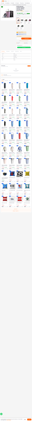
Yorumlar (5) (12, 51)
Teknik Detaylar (3, 51)
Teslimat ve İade (17, 51)
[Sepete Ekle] (7, 93)
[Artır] (20, 38)
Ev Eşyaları (2, 80)
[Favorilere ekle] (27, 6)
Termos (9, 80)
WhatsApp (24, 47)
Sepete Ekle (27, 38)
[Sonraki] (31, 3)
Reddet (25, 419)
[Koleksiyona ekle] (29, 6)
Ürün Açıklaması (8, 51)
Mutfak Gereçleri (6, 80)
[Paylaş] (30, 6)
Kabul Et (29, 419)
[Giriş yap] (30, 1)
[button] (1, 414)
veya (24, 40)
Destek (21, 51)
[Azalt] (17, 38)
